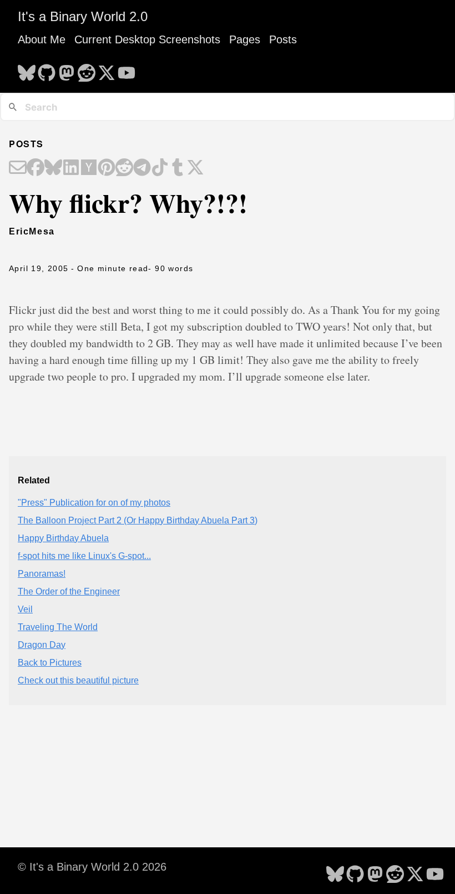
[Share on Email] (18, 168)
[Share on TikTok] (160, 168)
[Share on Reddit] (124, 168)
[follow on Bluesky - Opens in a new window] (27, 69)
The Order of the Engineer (69, 591)
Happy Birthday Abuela (63, 538)
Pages (244, 39)
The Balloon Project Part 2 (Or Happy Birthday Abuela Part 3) (137, 520)
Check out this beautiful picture (78, 680)
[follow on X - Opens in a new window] (106, 69)
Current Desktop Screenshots (147, 39)
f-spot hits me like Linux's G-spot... (84, 556)
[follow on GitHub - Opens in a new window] (46, 69)
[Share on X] (195, 168)
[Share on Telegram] (142, 168)
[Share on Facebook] (35, 168)
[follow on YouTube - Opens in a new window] (126, 69)
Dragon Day (41, 645)
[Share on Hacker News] (89, 168)
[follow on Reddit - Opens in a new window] (86, 69)
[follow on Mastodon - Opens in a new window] (66, 69)
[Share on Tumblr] (177, 168)
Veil (25, 609)
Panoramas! (41, 573)
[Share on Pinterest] (106, 168)
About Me (41, 39)
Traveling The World (58, 627)
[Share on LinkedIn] (71, 168)
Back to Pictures (50, 662)
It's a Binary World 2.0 (83, 16)
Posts (283, 39)
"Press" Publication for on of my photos (94, 502)
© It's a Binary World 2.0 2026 (92, 867)
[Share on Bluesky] (53, 168)
